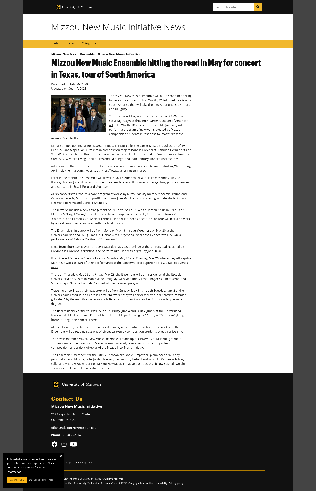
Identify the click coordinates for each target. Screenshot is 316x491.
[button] (41, 480)
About (58, 43)
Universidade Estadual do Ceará (73, 295)
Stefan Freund (171, 194)
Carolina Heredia (62, 198)
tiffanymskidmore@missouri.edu (73, 428)
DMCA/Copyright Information (137, 483)
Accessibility (161, 483)
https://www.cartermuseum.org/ (122, 170)
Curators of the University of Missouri (82, 478)
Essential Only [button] (17, 479)
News (72, 43)
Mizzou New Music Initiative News (118, 27)
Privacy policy (176, 483)
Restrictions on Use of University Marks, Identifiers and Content (85, 483)
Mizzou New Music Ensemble (73, 54)
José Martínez (126, 198)
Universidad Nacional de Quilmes (74, 235)
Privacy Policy (25, 467)
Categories (92, 43)
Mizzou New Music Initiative (118, 54)
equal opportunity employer (76, 462)
